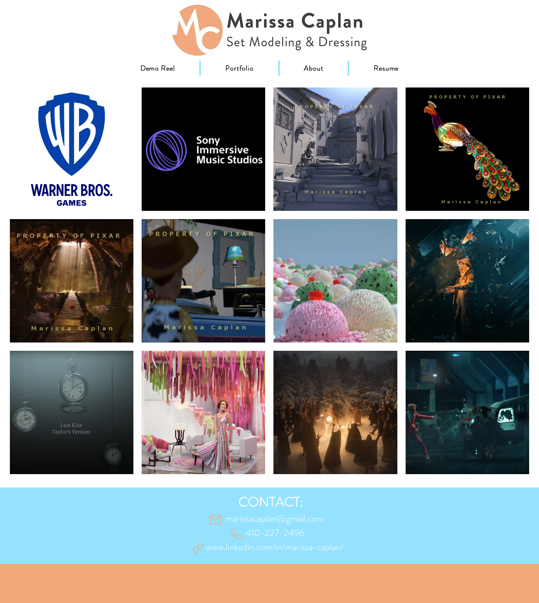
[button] (239, 68)
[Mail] (215, 520)
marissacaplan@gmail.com (275, 518)
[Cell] (236, 534)
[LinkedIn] (198, 548)
